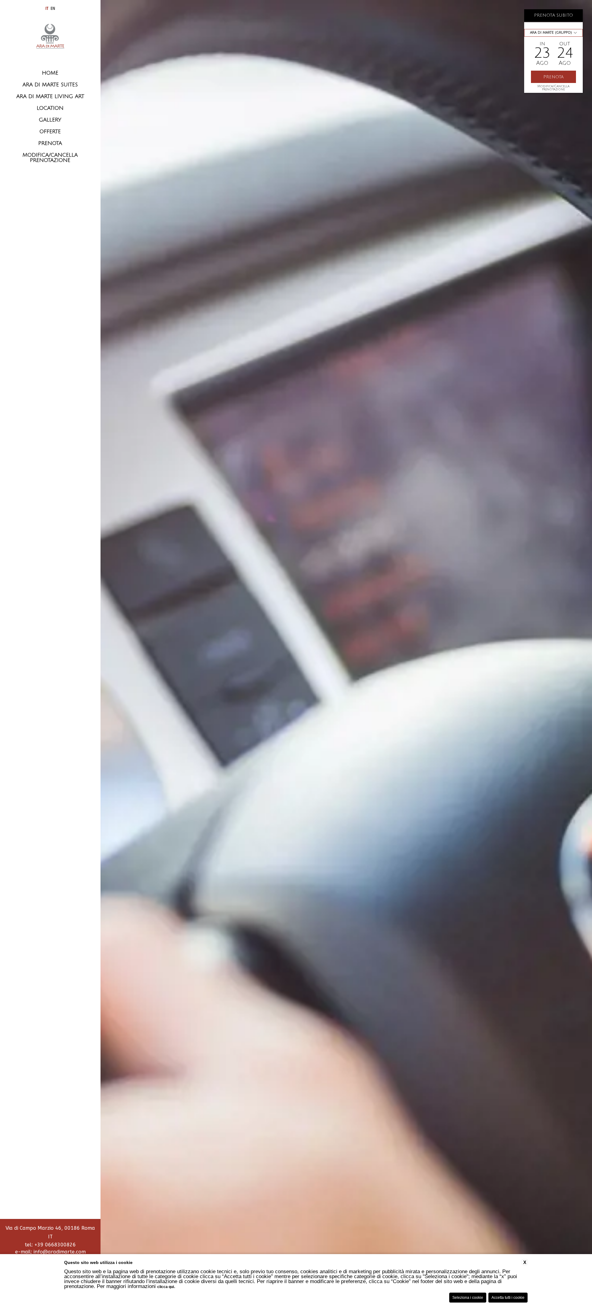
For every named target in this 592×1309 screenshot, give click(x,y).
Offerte (50, 131)
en (53, 8)
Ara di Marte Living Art (50, 96)
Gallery (50, 120)
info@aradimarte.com (60, 1252)
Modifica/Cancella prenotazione (553, 88)
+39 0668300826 (55, 1245)
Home (50, 73)
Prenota (50, 143)
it (46, 8)
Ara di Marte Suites (50, 85)
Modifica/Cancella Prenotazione (50, 157)
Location (50, 108)
